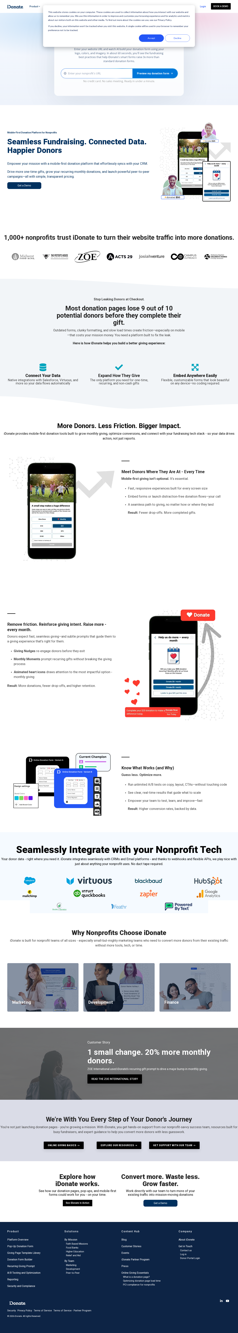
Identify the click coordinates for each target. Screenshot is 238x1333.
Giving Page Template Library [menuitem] (23, 1252)
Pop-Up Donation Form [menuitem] (20, 1246)
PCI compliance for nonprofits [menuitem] (139, 1284)
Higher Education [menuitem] (75, 1251)
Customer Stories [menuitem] (131, 1246)
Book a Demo (220, 6)
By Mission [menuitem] (70, 1239)
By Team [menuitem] (69, 1261)
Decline (177, 38)
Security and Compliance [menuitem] (21, 1286)
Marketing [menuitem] (71, 1265)
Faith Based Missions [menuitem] (77, 1243)
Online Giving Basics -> (64, 1145)
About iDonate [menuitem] (187, 1239)
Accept (151, 38)
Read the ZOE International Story (114, 1078)
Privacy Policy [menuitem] (24, 1310)
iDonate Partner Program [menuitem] (135, 1259)
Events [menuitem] (125, 1252)
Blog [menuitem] (124, 1239)
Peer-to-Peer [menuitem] (73, 1273)
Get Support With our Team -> (174, 1145)
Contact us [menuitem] (186, 1250)
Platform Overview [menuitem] (17, 1239)
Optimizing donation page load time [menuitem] (142, 1280)
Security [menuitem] (11, 1310)
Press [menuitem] (124, 1266)
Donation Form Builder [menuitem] (19, 1259)
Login (203, 6)
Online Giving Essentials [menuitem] (135, 1272)
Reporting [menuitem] (12, 1279)
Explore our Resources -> (119, 1145)
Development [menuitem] (73, 1269)
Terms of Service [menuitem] (43, 1310)
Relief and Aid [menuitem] (73, 1255)
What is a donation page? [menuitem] (136, 1277)
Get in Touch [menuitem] (185, 1246)
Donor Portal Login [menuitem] (190, 1258)
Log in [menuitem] (183, 1254)
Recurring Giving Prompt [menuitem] (21, 1266)
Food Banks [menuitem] (72, 1247)
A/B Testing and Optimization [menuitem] (23, 1272)
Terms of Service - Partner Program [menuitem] (72, 1310)
